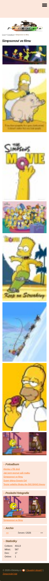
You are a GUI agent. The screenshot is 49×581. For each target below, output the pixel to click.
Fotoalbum (10, 35)
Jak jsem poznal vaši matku (16, 473)
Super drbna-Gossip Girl (15, 480)
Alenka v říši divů (11, 469)
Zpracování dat (10, 574)
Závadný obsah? (34, 570)
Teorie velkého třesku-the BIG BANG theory (24, 484)
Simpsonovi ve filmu (13, 477)
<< (7, 533)
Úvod (4, 35)
